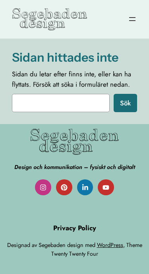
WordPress (110, 245)
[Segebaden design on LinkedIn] (85, 187)
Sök (125, 103)
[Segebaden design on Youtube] (106, 187)
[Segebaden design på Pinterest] (64, 187)
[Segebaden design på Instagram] (43, 187)
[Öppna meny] (132, 19)
